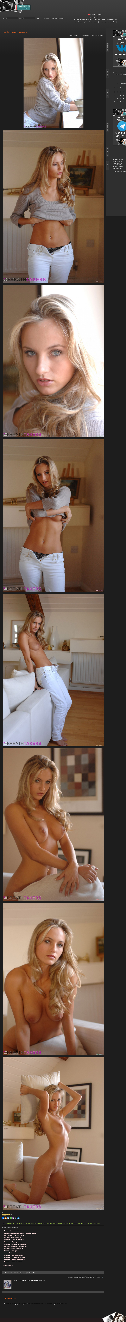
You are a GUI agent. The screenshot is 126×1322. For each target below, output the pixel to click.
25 (117, 101)
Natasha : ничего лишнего (13, 1262)
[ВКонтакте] (3, 1218)
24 (114, 101)
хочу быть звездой (80, 22)
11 (117, 95)
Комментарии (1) (7, 1265)
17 (114, 98)
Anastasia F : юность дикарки (14, 1240)
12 (120, 95)
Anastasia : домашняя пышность (15, 1244)
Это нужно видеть (99, 19)
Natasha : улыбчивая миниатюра (15, 1246)
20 (123, 98)
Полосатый (16, 1273)
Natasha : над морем (11, 1251)
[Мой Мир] (18, 1218)
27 (123, 101)
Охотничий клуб (112, 19)
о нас (101, 22)
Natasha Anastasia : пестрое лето (15, 1235)
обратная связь (92, 22)
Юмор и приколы (97, 14)
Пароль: (21, 18)
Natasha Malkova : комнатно (13, 1248)
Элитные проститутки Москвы (83, 19)
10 (114, 95)
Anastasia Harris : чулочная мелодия (16, 1253)
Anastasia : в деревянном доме (14, 1257)
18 (117, 98)
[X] (16, 1218)
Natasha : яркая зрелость (12, 1237)
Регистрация (46, 18)
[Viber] (13, 1218)
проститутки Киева (95, 17)
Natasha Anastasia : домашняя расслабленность (20, 1233)
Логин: (4, 18)
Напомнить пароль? (58, 18)
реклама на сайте (110, 22)
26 (120, 101)
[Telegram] (8, 1218)
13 (123, 95)
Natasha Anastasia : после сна (14, 1231)
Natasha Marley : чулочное (13, 1242)
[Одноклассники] (5, 1218)
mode (76, 35)
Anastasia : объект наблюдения (14, 1259)
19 (120, 98)
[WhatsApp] (11, 1218)
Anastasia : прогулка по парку (14, 1255)
